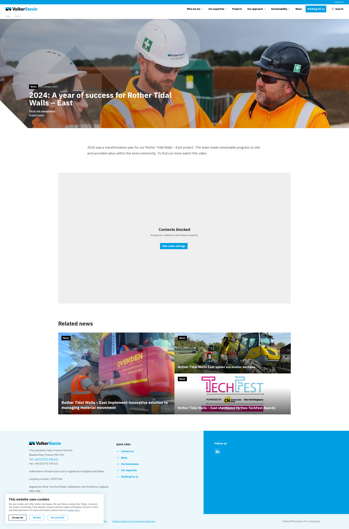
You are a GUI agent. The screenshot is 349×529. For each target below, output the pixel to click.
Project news (36, 115)
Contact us (339, 2)
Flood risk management (42, 111)
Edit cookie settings (173, 246)
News (17, 16)
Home (7, 16)
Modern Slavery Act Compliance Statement (133, 521)
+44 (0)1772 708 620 (46, 459)
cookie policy (73, 510)
